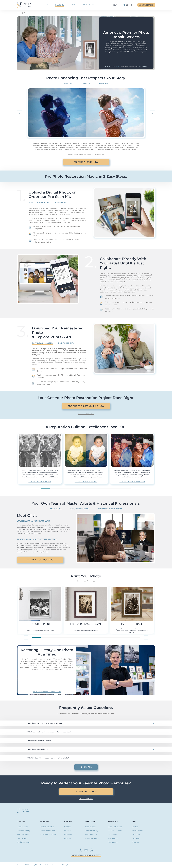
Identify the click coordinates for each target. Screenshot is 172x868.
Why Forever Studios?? (110, 509)
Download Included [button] (42, 343)
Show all (86, 767)
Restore (26, 13)
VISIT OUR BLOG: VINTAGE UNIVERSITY (86, 855)
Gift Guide (68, 834)
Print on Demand (115, 831)
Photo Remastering (48, 834)
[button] (113, 5)
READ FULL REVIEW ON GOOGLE (39, 482)
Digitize (21, 821)
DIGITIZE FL (91, 821)
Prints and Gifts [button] (66, 343)
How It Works (137, 831)
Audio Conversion (24, 842)
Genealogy (112, 834)
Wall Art (67, 827)
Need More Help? (86, 799)
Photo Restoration (47, 827)
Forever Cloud (113, 838)
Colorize (85, 83)
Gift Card (67, 838)
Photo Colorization (47, 831)
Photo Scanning (23, 831)
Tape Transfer (22, 827)
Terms (55, 865)
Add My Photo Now (86, 791)
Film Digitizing (23, 834)
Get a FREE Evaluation (86, 414)
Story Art (67, 831)
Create (68, 821)
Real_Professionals (80, 509)
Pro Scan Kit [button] (60, 203)
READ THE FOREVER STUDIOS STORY (47, 692)
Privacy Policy (66, 865)
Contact (135, 827)
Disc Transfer (22, 838)
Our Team (136, 838)
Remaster (103, 83)
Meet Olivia (56, 509)
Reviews (135, 842)
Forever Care (113, 842)
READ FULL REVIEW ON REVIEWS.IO (132, 482)
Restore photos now (86, 162)
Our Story (136, 834)
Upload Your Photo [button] (39, 203)
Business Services (115, 827)
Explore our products (40, 560)
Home (19, 13)
